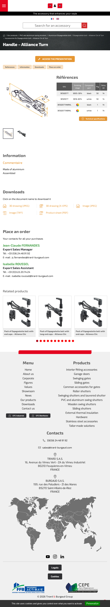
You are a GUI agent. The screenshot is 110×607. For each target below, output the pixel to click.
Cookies (55, 576)
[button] (4, 6)
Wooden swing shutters (82, 404)
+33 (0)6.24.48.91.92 (19, 253)
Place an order (55, 67)
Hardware (82, 417)
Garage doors (82, 374)
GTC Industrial (18, 416)
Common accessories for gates (81, 387)
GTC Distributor (42, 416)
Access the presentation (57, 59)
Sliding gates (81, 382)
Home (28, 369)
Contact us (28, 408)
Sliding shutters (81, 408)
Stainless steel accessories (82, 421)
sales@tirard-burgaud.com (57, 447)
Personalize (92, 603)
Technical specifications (95, 119)
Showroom (28, 391)
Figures (28, 382)
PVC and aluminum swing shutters (82, 400)
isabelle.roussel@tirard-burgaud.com (32, 275)
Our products (28, 400)
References (9, 67)
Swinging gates (82, 378)
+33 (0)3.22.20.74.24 (19, 271)
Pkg (97, 87)
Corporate (28, 378)
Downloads (39, 67)
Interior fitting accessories (81, 369)
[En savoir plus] (28, 587)
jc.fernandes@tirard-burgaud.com (30, 257)
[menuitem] (52, 19)
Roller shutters (82, 391)
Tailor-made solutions (82, 426)
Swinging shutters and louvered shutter (82, 395)
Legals (55, 567)
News (28, 395)
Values (28, 387)
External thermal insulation (81, 413)
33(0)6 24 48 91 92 (57, 440)
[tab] (8, 133)
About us (28, 374)
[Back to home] (55, 6)
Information (25, 67)
